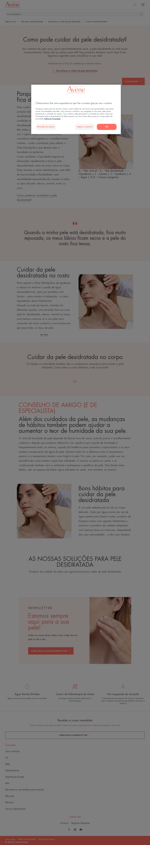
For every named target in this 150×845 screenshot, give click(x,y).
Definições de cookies (45, 127)
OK (106, 127)
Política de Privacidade (52, 119)
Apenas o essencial (84, 127)
